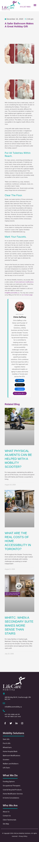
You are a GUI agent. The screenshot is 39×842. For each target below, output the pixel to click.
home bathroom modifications (24, 282)
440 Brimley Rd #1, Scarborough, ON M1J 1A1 (18, 698)
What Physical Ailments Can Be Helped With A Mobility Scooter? (18, 458)
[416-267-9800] (19, 3)
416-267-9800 (25, 7)
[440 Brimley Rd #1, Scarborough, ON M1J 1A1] (4, 694)
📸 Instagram (20, 385)
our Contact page (27, 295)
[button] (35, 5)
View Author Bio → (19, 393)
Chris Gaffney (19, 317)
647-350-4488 (9, 714)
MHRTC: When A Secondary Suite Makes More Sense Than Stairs (19, 625)
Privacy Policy (23, 836)
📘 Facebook (20, 389)
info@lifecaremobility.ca (12, 292)
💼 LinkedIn (19, 380)
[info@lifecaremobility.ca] (4, 703)
